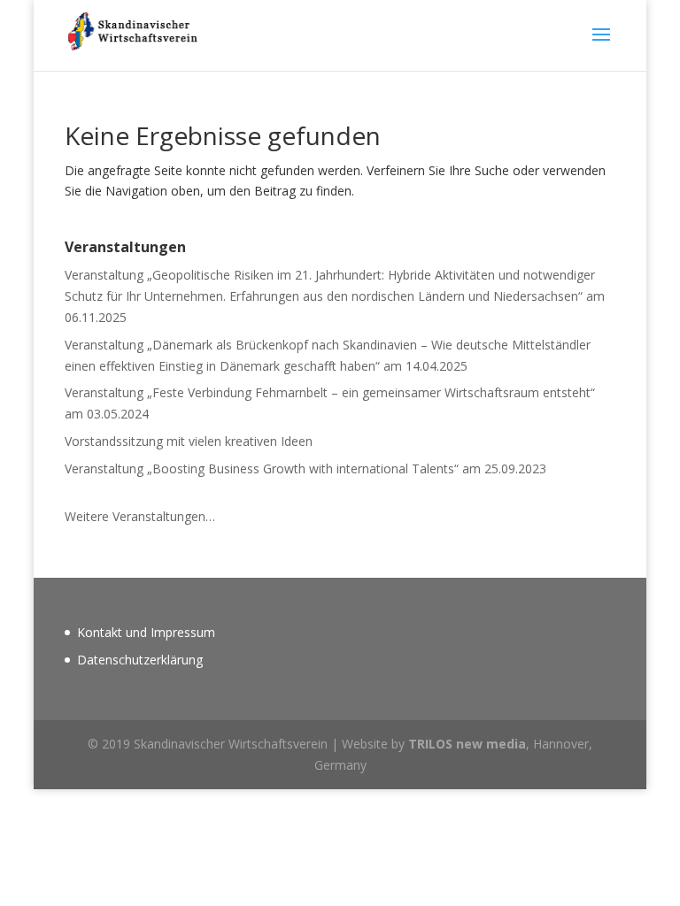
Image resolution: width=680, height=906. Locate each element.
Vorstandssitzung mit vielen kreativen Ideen (189, 441)
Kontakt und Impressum (146, 632)
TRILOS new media (467, 743)
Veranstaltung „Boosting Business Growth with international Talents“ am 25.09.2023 (305, 468)
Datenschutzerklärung (140, 659)
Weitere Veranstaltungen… (140, 516)
